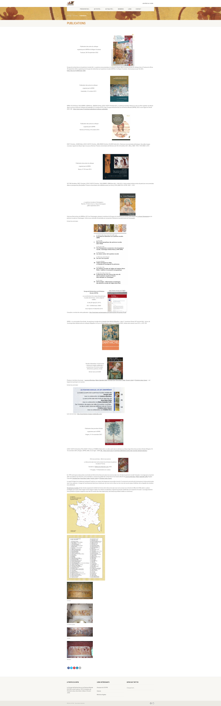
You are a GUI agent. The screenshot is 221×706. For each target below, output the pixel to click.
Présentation (84, 9)
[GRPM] (80, 3)
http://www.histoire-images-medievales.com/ (89, 414)
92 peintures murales (72, 488)
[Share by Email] (80, 668)
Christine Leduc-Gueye (141, 380)
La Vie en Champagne (143, 216)
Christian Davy (112, 380)
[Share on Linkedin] (77, 668)
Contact (138, 9)
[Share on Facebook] (68, 668)
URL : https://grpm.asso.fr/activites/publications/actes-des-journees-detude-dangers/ (123, 450)
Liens (129, 9)
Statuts (99, 691)
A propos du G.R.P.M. (102, 687)
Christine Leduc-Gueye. (105, 478)
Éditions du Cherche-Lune (102, 466)
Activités (97, 9)
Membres (121, 9)
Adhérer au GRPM (148, 3)
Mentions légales (101, 694)
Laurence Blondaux (90, 380)
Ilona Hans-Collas (120, 380)
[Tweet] (71, 668)
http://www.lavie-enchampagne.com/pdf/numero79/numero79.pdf (107, 312)
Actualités (109, 9)
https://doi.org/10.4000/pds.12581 (76, 70)
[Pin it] (74, 668)
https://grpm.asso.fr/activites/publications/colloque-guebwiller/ (90, 109)
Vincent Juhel (129, 380)
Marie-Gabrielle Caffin (101, 380)
